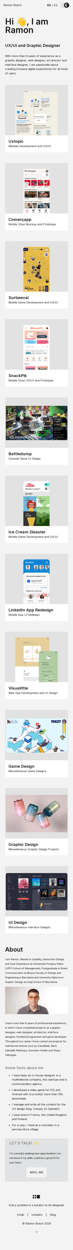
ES (55, 5)
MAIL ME (36, 1172)
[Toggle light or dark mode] (65, 5)
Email (20, 1214)
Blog (53, 1214)
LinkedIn (37, 1214)
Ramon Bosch (12, 5)
